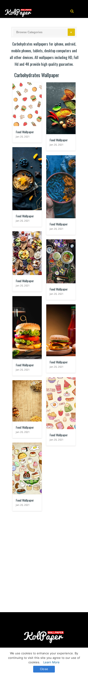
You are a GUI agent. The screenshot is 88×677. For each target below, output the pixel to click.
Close (44, 669)
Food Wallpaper (25, 131)
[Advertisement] (44, 559)
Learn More (51, 662)
